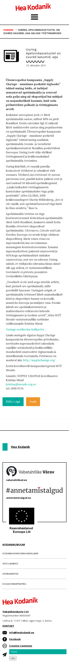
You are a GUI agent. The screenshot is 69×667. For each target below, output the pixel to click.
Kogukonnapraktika (14, 583)
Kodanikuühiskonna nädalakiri (20, 553)
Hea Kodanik (20, 447)
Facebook (15, 639)
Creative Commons (20, 645)
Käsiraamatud (10, 573)
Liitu (13, 658)
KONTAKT (8, 625)
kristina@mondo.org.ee (21, 384)
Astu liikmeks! (10, 563)
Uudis (33, 401)
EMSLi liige (13, 401)
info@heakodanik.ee (21, 632)
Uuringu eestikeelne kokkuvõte (25, 329)
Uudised (8, 29)
